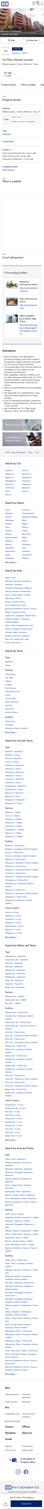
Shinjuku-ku (26, 474)
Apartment (9, 662)
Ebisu (7, 527)
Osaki (24, 520)
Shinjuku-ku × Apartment (14, 772)
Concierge (9, 725)
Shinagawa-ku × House (14, 789)
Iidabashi (25, 558)
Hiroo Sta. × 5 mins (12, 1112)
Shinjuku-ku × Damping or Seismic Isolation (22, 870)
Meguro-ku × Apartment (14, 793)
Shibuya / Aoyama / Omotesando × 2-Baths (21, 1231)
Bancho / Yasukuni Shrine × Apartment (20, 1195)
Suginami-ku (27, 484)
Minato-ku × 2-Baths (13, 812)
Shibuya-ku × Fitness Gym (15, 859)
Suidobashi (9, 558)
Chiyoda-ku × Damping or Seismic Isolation (21, 877)
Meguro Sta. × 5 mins (13, 1136)
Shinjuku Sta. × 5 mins (13, 1125)
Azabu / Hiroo (10, 578)
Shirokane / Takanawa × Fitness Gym (19, 1283)
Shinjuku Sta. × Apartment (15, 977)
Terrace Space (10, 698)
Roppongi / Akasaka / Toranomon (18, 581)
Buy (7, 1407)
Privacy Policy (27, 1446)
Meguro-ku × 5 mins (13, 930)
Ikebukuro (9, 541)
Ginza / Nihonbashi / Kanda (15, 605)
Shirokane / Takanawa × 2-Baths (17, 1221)
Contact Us (26, 1503)
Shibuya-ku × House (13, 769)
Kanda (7, 555)
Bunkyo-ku (26, 488)
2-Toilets (8, 685)
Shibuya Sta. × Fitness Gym (16, 1046)
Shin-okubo (26, 534)
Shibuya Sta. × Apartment (15, 970)
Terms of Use (10, 1450)
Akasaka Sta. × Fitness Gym (16, 1056)
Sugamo (8, 544)
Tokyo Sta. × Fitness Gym (15, 1075)
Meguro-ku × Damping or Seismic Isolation (21, 893)
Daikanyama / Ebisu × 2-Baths (16, 1238)
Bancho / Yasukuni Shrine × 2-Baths (19, 1241)
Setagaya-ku (27, 477)
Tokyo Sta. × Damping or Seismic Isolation (21, 1079)
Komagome (26, 544)
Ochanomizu (27, 555)
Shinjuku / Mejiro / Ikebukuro (16, 632)
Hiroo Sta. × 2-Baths (13, 1003)
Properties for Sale (12, 1414)
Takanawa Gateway (29, 517)
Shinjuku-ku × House (13, 776)
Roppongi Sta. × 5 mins (14, 1105)
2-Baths (8, 681)
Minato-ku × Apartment (14, 751)
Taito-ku (8, 495)
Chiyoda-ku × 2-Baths (13, 826)
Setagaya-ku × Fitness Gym (16, 897)
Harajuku (8, 531)
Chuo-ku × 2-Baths (12, 816)
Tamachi (8, 517)
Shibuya (25, 527)
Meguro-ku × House (13, 796)
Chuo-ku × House (12, 762)
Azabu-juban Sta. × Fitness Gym (17, 1022)
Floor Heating (10, 688)
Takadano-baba (11, 537)
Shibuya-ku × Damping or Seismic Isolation (21, 863)
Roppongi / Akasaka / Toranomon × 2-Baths (22, 1217)
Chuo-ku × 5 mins (12, 912)
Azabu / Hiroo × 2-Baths (14, 1214)
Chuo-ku (25, 470)
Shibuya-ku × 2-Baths (13, 819)
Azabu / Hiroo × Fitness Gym (16, 1260)
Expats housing (11, 1402)
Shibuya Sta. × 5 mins (13, 1119)
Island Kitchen (10, 674)
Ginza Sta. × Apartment (14, 984)
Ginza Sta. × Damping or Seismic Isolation (21, 1086)
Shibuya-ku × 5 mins (13, 916)
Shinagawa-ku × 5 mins (14, 926)
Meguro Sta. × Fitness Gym (15, 1089)
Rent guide (26, 1402)
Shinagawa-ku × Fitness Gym (16, 880)
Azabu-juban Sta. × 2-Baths (15, 1000)
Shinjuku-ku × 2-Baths (13, 823)
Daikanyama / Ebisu (13, 598)
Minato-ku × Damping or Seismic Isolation (21, 849)
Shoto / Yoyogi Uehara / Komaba (17, 595)
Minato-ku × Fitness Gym (15, 846)
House (7, 665)
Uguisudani (9, 548)
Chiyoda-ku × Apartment (14, 779)
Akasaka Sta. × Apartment (15, 973)
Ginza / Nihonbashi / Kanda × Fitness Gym (21, 1351)
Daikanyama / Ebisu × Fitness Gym (18, 1331)
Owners (9, 1427)
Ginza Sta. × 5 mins (12, 1132)
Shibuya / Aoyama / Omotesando (18, 591)
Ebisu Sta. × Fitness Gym (15, 1039)
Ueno (24, 548)
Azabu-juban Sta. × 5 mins (15, 1108)
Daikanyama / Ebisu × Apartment (17, 1192)
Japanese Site (27, 1450)
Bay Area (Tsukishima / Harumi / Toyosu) (20, 609)
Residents (10, 1433)
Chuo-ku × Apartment (13, 758)
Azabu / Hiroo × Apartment (15, 1159)
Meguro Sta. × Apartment (15, 987)
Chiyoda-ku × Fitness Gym (15, 873)
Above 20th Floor (11, 702)
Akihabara (26, 551)
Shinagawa (9, 520)
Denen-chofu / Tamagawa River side (19, 625)
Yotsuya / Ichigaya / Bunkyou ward (18, 629)
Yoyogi (24, 531)
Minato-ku (9, 470)
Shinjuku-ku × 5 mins (13, 919)
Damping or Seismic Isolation (16, 728)
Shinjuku (8, 534)
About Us (27, 1433)
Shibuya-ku (9, 474)
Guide (8, 1439)
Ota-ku (7, 491)
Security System (11, 712)
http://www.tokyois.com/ (28, 306)
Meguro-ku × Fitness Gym (15, 890)
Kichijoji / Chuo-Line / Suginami (17, 636)
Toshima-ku (9, 488)
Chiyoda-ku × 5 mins (13, 923)
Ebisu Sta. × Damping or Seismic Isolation (21, 1042)
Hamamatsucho (28, 513)
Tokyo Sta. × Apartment (14, 980)
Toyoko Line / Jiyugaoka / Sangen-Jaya (20, 616)
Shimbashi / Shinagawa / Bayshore (18, 588)
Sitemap (8, 1446)
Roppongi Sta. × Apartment (15, 956)
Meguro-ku (9, 477)
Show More (10, 562)
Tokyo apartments (12, 1394)
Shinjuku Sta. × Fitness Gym (16, 1066)
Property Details (8, 84)
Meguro (25, 524)
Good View (9, 709)
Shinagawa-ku (10, 481)
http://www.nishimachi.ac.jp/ (28, 289)
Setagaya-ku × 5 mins (13, 933)
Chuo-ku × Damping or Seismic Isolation (20, 856)
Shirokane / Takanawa (13, 584)
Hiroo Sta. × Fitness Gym (15, 1032)
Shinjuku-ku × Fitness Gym (15, 866)
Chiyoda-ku (26, 481)
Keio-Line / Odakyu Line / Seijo (17, 639)
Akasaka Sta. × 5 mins (13, 1122)
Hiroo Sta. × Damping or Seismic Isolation (21, 1036)
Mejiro (24, 537)
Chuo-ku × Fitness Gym (14, 852)
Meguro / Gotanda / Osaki (15, 612)
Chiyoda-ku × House (13, 782)
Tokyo (7, 510)
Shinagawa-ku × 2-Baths (14, 830)
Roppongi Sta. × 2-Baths (14, 996)
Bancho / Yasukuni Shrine (15, 602)
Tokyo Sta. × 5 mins (12, 1129)
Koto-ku (25, 491)
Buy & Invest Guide (12, 1421)
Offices (26, 1427)
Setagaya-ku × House (13, 803)
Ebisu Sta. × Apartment (14, 967)
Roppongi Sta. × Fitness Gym (16, 1012)
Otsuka (25, 541)
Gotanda (8, 524)
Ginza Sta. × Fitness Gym (15, 1082)
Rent (7, 1388)
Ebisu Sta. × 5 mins (12, 1115)
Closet (7, 695)
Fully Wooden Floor (12, 692)
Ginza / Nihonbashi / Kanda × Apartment (20, 1198)
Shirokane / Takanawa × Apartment (18, 1169)
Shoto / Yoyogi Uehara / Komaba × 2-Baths (21, 1234)
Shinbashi (9, 513)
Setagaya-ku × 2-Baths (14, 836)
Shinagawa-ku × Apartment (15, 786)
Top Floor (8, 705)
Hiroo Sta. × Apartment (14, 963)
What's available (28, 84)
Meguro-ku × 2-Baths (13, 833)
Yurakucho (26, 510)
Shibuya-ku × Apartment (14, 765)
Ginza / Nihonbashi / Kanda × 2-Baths (19, 1244)
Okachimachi (10, 551)
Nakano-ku (9, 484)
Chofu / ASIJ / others (13, 643)
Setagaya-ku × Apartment (15, 800)
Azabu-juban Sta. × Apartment (16, 960)
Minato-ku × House (12, 755)
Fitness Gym (10, 721)
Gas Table (9, 678)
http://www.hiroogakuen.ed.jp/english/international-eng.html (28, 329)
